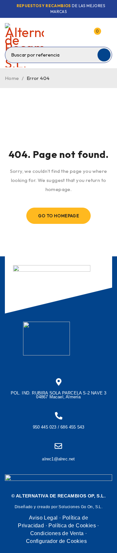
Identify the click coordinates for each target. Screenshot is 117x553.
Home (12, 78)
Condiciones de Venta (57, 533)
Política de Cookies (72, 525)
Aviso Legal (43, 518)
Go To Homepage (58, 215)
